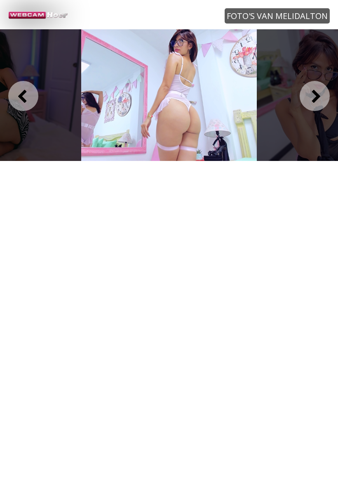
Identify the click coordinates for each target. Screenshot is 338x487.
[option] (169, 95)
